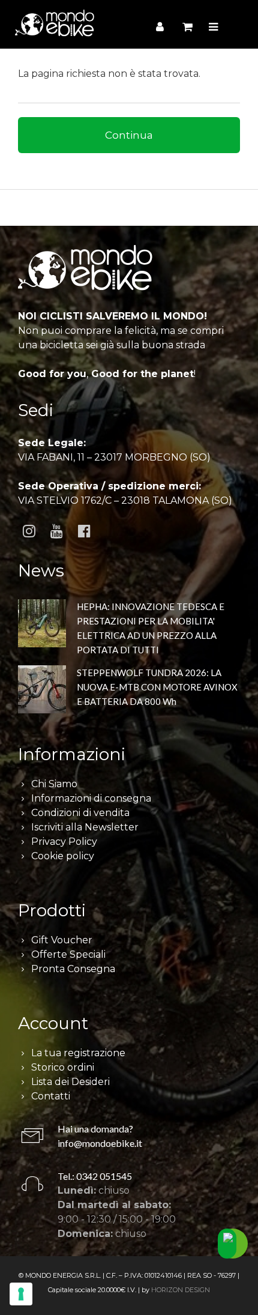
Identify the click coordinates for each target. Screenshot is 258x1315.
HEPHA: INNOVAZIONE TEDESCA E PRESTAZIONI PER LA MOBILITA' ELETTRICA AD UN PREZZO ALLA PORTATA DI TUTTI (150, 628)
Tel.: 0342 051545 (95, 1176)
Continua (129, 135)
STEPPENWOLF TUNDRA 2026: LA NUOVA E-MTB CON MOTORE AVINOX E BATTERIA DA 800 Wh (157, 687)
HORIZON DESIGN (180, 1290)
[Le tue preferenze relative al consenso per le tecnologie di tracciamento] (21, 1294)
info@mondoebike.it (100, 1143)
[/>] (42, 625)
